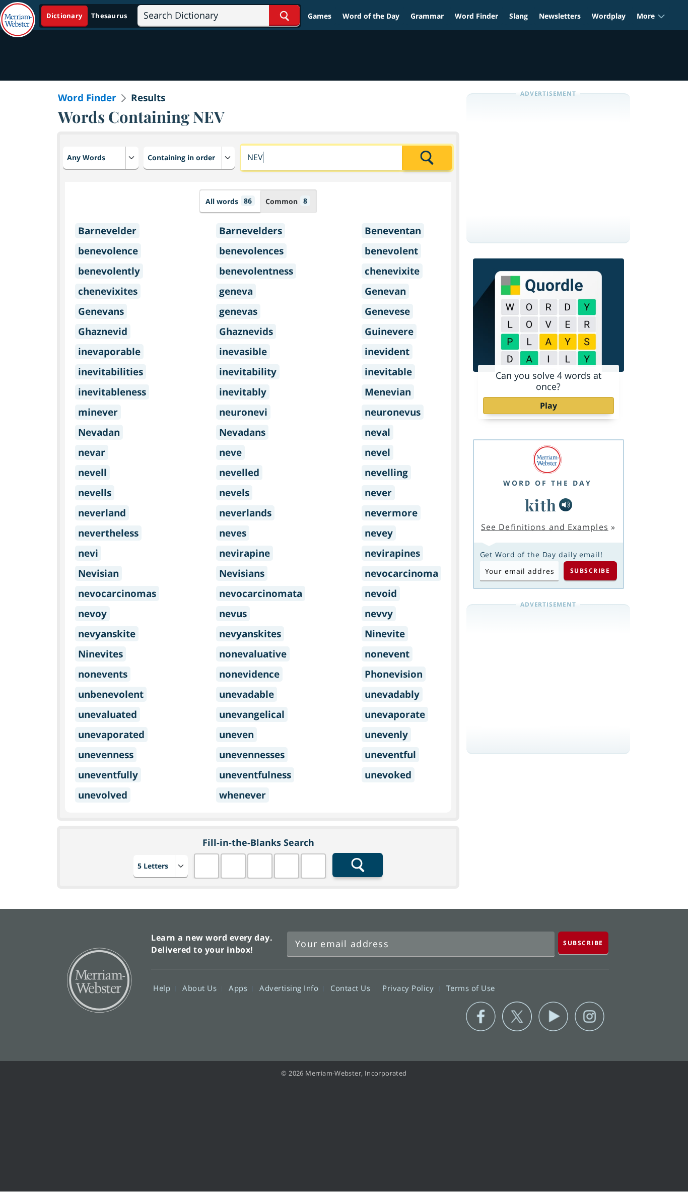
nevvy (379, 613)
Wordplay (609, 16)
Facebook (481, 1017)
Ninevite (385, 633)
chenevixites (107, 291)
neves (232, 533)
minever (98, 412)
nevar (91, 452)
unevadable (246, 694)
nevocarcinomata (260, 593)
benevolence (108, 250)
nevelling (386, 472)
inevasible (243, 351)
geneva (236, 291)
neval (377, 432)
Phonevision (394, 674)
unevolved (102, 795)
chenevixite (392, 271)
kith (541, 504)
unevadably (392, 694)
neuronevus (393, 412)
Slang (518, 16)
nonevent (387, 653)
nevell (92, 472)
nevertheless (108, 533)
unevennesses (252, 754)
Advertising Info (290, 987)
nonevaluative (253, 653)
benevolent (391, 250)
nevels (234, 492)
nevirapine (244, 553)
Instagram (589, 1017)
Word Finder (476, 16)
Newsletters (560, 16)
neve (230, 452)
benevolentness (256, 271)
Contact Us (351, 987)
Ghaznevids (246, 331)
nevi (88, 553)
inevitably (242, 392)
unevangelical (252, 714)
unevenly (386, 734)
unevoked (388, 774)
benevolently (109, 271)
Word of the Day (370, 16)
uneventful (390, 754)
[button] (651, 16)
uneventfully (108, 774)
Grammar (427, 16)
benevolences (251, 250)
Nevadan (99, 432)
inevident (387, 351)
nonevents (102, 674)
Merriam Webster (98, 979)
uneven (236, 734)
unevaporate (395, 714)
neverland (102, 512)
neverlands (245, 512)
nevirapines (392, 553)
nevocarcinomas (117, 593)
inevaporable (109, 351)
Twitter (517, 1017)
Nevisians (241, 573)
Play (548, 405)
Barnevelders (250, 230)
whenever (242, 795)
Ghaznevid (102, 331)
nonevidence (249, 674)
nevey (379, 533)
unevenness (105, 754)
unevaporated (111, 734)
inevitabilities (110, 371)
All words (228, 201)
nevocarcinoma (401, 573)
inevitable (388, 371)
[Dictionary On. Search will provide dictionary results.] (87, 16)
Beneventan (393, 230)
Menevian (388, 392)
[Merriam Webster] (547, 459)
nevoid (381, 593)
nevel (377, 452)
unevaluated (107, 714)
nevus (233, 613)
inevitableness (112, 392)
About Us (200, 987)
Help (163, 987)
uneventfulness (255, 774)
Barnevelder (107, 230)
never (378, 492)
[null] (565, 504)
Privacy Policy (409, 987)
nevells (94, 492)
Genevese (387, 311)
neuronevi (243, 412)
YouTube (553, 1017)
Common (286, 201)
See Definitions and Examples (544, 527)
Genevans (101, 311)
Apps (239, 987)
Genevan (385, 291)
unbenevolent (111, 694)
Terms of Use (470, 987)
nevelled (239, 472)
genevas (238, 311)
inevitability (248, 371)
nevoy (92, 613)
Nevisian (98, 573)
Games (319, 16)
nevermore (391, 512)
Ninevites (100, 653)
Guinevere (389, 331)
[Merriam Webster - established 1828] (17, 12)
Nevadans (242, 432)
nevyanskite (106, 633)
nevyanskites (250, 633)
